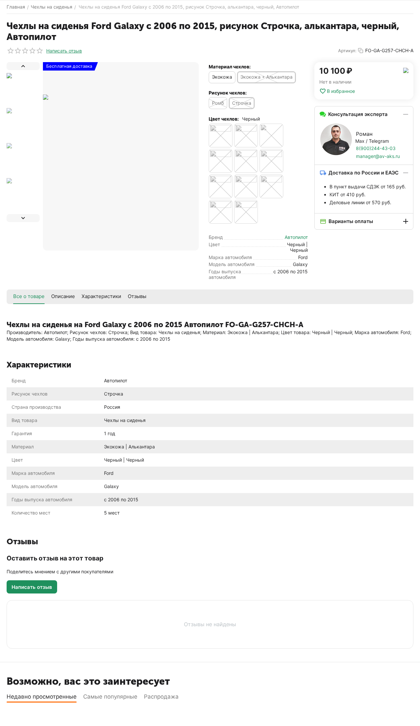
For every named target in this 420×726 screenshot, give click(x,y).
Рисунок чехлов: (228, 93)
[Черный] (271, 135)
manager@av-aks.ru (378, 156)
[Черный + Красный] (271, 161)
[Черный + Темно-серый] (271, 186)
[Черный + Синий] (246, 186)
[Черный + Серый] (220, 186)
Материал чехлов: (230, 66)
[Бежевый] (220, 135)
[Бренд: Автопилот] (405, 70)
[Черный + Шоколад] (220, 212)
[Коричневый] (246, 135)
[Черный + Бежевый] (220, 161)
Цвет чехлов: (224, 119)
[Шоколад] (246, 212)
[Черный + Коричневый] (246, 161)
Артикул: (347, 50)
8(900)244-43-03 (376, 148)
